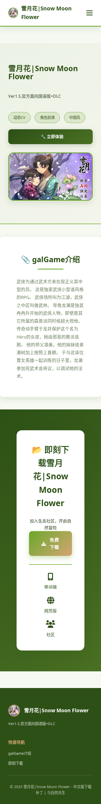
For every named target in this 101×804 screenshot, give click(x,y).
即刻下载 (15, 763)
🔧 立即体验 (52, 136)
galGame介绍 (19, 753)
